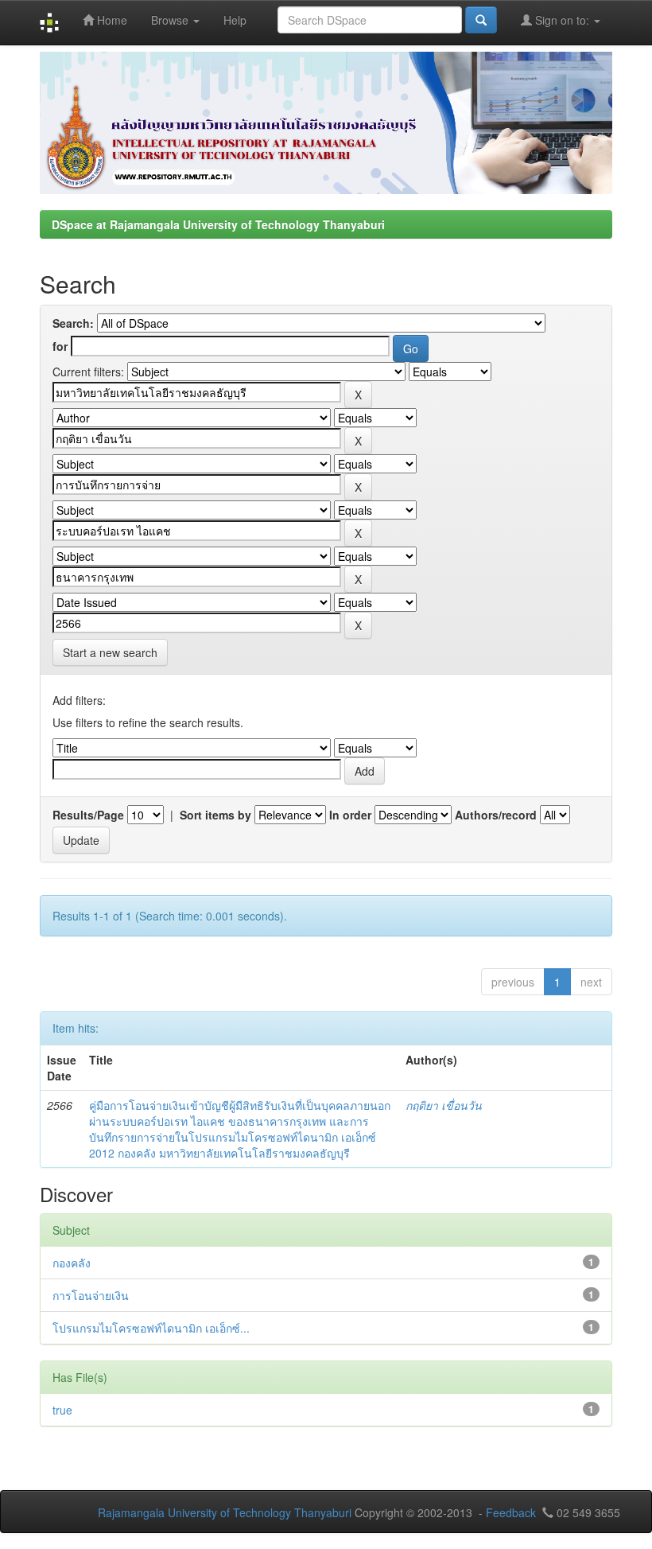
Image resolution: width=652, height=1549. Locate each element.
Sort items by (215, 815)
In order (350, 815)
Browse (171, 20)
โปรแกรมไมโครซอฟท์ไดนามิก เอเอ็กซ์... (151, 1328)
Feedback (511, 1512)
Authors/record (496, 815)
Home (110, 20)
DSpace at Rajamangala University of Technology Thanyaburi (218, 224)
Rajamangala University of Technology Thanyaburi (224, 1512)
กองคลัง (71, 1263)
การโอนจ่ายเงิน (90, 1295)
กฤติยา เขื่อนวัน (444, 1105)
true (62, 1410)
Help (234, 20)
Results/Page (88, 815)
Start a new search (110, 652)
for (60, 346)
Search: (73, 323)
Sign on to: (562, 20)
